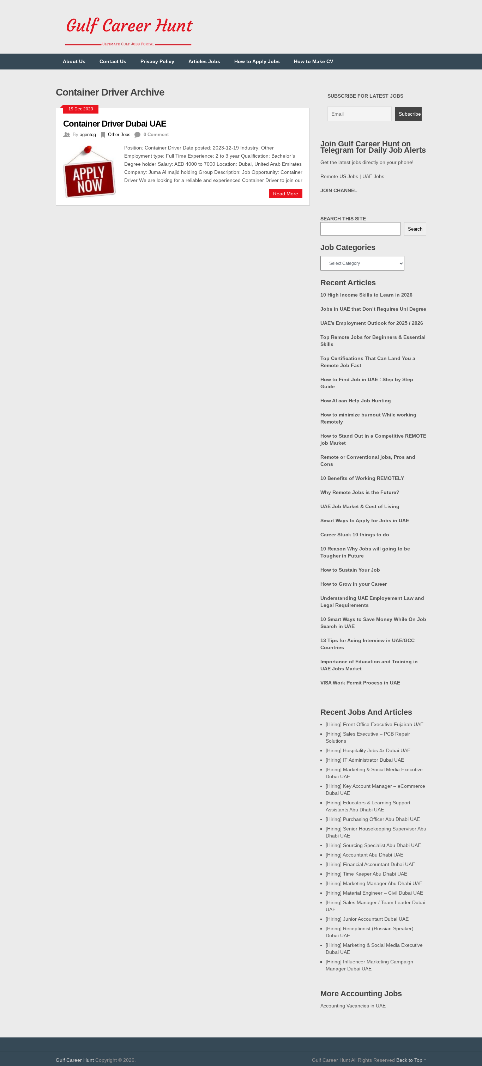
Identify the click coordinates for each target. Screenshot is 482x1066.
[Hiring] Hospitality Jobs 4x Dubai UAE (368, 750)
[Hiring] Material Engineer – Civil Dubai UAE (374, 893)
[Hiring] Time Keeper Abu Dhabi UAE (366, 874)
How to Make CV (313, 61)
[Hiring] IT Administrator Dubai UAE (365, 760)
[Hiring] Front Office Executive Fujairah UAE (374, 724)
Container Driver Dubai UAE (114, 123)
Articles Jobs (204, 61)
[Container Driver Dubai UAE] (93, 171)
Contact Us (113, 61)
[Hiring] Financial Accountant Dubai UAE (370, 864)
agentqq (88, 134)
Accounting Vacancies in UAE (353, 1006)
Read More (285, 193)
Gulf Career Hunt (75, 1060)
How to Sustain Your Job (350, 570)
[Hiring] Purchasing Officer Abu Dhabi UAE (373, 819)
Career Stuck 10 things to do (354, 534)
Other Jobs (119, 134)
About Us (74, 61)
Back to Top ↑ (411, 1060)
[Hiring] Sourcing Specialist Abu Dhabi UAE (373, 845)
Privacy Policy (157, 61)
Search (415, 229)
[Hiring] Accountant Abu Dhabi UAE (364, 855)
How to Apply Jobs (257, 61)
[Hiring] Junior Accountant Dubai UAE (367, 919)
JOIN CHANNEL (338, 190)
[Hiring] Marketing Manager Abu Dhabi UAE (374, 883)
